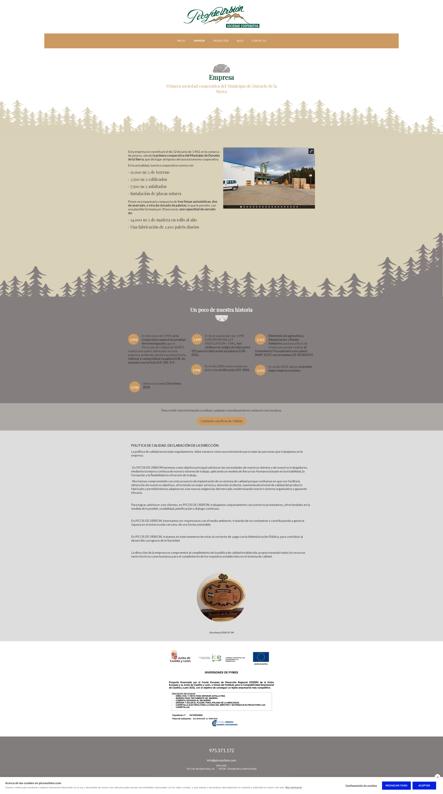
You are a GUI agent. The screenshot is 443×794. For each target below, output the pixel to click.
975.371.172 (221, 750)
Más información (293, 787)
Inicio (181, 40)
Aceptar (424, 785)
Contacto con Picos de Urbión (221, 421)
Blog (240, 40)
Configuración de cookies (361, 785)
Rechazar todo (396, 785)
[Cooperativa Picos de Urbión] (221, 26)
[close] (437, 777)
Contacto (259, 40)
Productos (221, 40)
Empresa (199, 40)
